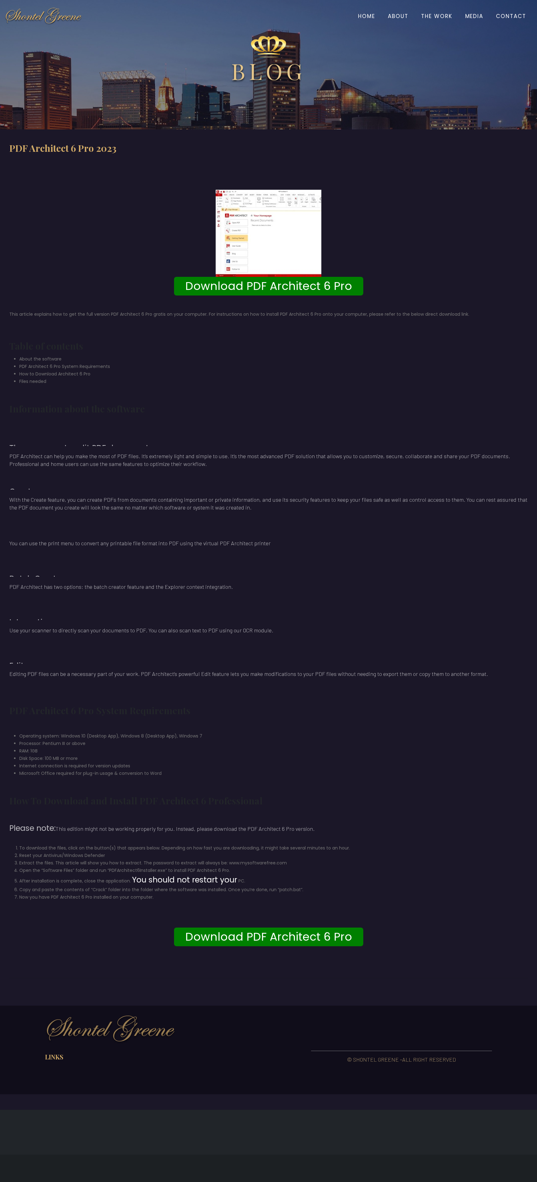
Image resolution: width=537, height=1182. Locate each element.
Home (366, 16)
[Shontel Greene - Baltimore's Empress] (43, 16)
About (398, 16)
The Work (436, 16)
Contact (511, 16)
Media (474, 16)
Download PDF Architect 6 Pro (268, 286)
